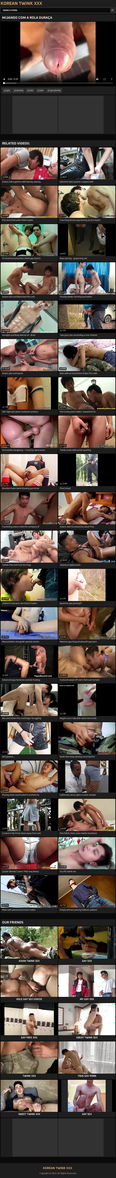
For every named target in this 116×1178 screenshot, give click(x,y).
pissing (19, 90)
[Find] (112, 10)
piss (31, 90)
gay (8, 90)
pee (42, 90)
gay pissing (55, 90)
